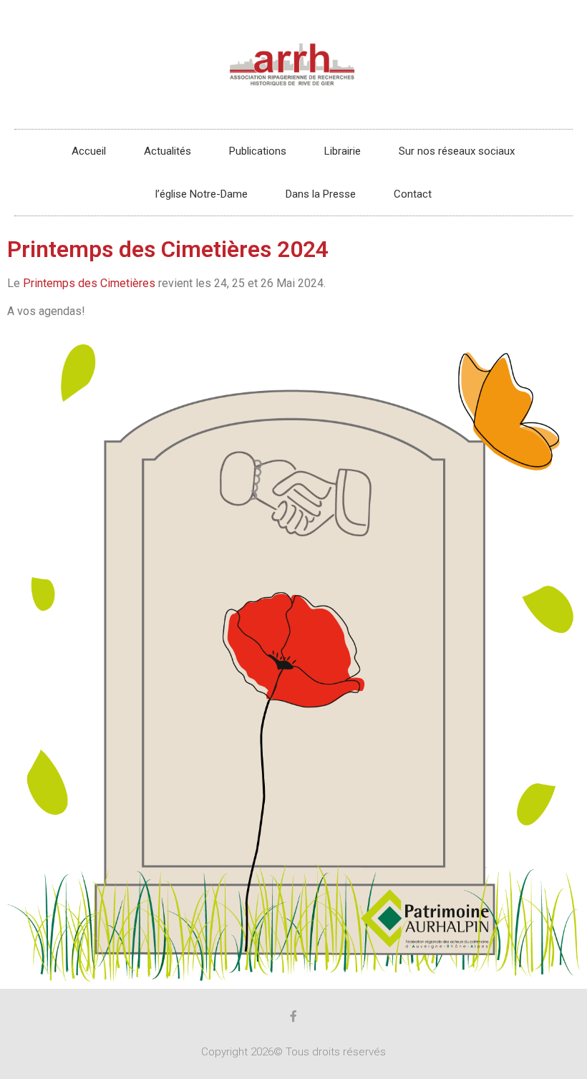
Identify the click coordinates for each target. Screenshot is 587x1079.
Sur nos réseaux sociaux (457, 151)
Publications (257, 151)
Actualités (167, 151)
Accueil (89, 151)
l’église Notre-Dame (201, 194)
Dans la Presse (321, 194)
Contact (413, 194)
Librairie (342, 151)
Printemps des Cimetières (89, 283)
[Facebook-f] (293, 1016)
